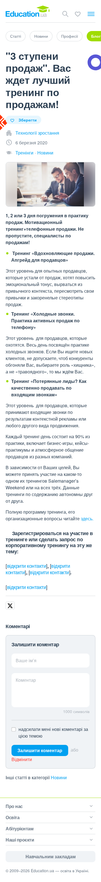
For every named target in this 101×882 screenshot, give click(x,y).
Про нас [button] (14, 806)
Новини (41, 36)
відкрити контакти (26, 565)
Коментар (26, 680)
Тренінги (24, 152)
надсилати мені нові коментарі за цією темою (53, 732)
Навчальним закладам (51, 856)
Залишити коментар (39, 750)
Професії (69, 36)
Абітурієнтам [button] (19, 828)
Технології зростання (37, 133)
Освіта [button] (12, 817)
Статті (15, 36)
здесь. (87, 518)
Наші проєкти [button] (20, 839)
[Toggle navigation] (91, 14)
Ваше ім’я (26, 660)
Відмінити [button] (22, 759)
